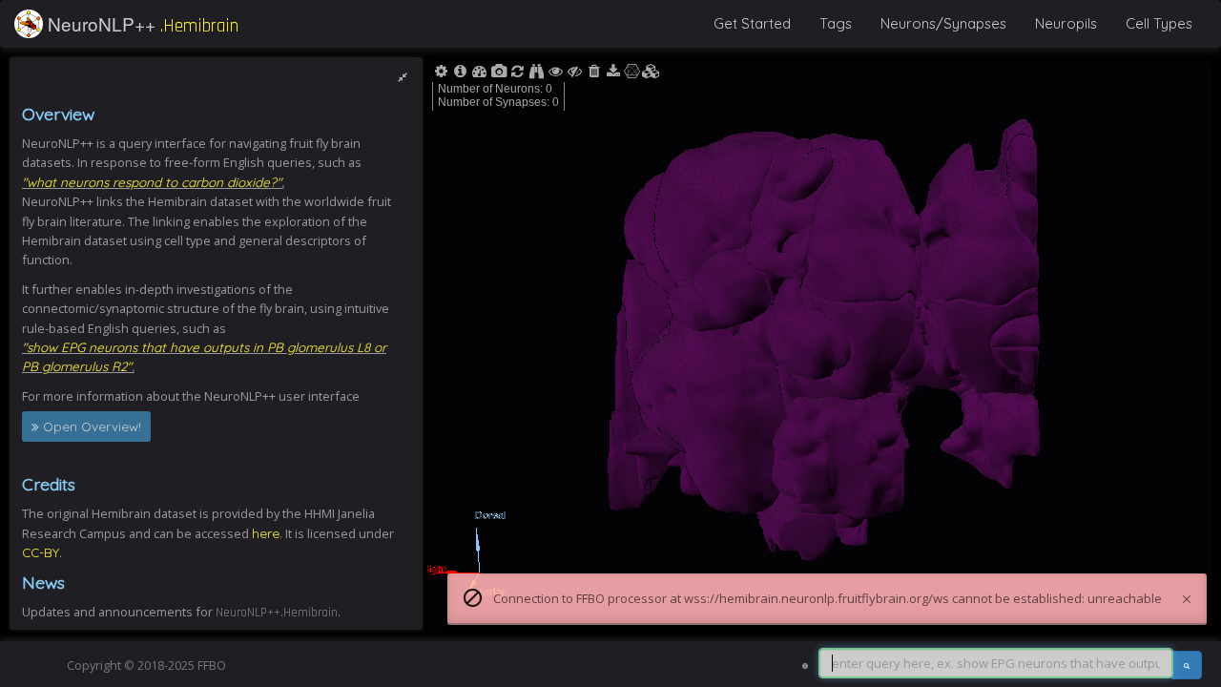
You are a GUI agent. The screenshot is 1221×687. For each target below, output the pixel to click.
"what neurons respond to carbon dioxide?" (151, 182)
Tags (835, 23)
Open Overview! (90, 426)
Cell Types (1159, 23)
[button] (28, 24)
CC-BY (40, 552)
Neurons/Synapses (943, 23)
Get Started (752, 23)
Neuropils (1066, 23)
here (265, 533)
